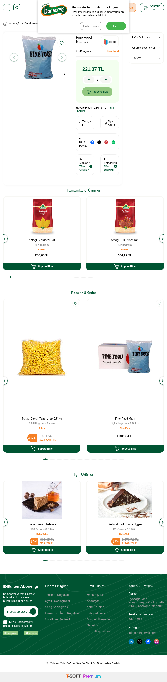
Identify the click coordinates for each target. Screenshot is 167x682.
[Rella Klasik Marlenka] (42, 500)
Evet (116, 26)
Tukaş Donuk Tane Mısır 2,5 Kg (42, 418)
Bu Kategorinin (111, 165)
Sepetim (92, 625)
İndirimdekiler (96, 613)
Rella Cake (42, 534)
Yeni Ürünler (95, 607)
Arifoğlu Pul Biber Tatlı (125, 240)
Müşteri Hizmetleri (99, 619)
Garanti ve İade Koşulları (62, 613)
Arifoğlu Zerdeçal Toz (42, 240)
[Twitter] (139, 641)
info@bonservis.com (143, 632)
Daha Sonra (91, 26)
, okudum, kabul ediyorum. (18, 623)
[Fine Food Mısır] (125, 356)
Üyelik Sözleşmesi (57, 601)
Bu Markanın (84, 165)
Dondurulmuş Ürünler (37, 23)
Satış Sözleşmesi (56, 607)
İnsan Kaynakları (98, 631)
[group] (38, 57)
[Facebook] (148, 641)
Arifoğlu (42, 249)
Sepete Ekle (100, 91)
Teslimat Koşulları (57, 594)
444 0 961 (135, 619)
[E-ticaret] (83, 676)
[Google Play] (10, 633)
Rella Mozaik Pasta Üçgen (125, 524)
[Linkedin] (131, 641)
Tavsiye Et (86, 123)
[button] (14, 57)
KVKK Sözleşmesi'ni (21, 621)
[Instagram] (156, 641)
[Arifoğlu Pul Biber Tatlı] (125, 216)
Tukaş (42, 428)
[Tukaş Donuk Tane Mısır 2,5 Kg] (42, 356)
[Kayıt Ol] (33, 611)
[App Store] (31, 633)
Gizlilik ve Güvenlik (58, 619)
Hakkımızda (95, 594)
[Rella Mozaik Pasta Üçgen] (125, 500)
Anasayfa (14, 23)
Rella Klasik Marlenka (42, 524)
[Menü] (6, 7)
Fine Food (113, 51)
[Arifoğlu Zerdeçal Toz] (42, 216)
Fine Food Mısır (125, 418)
